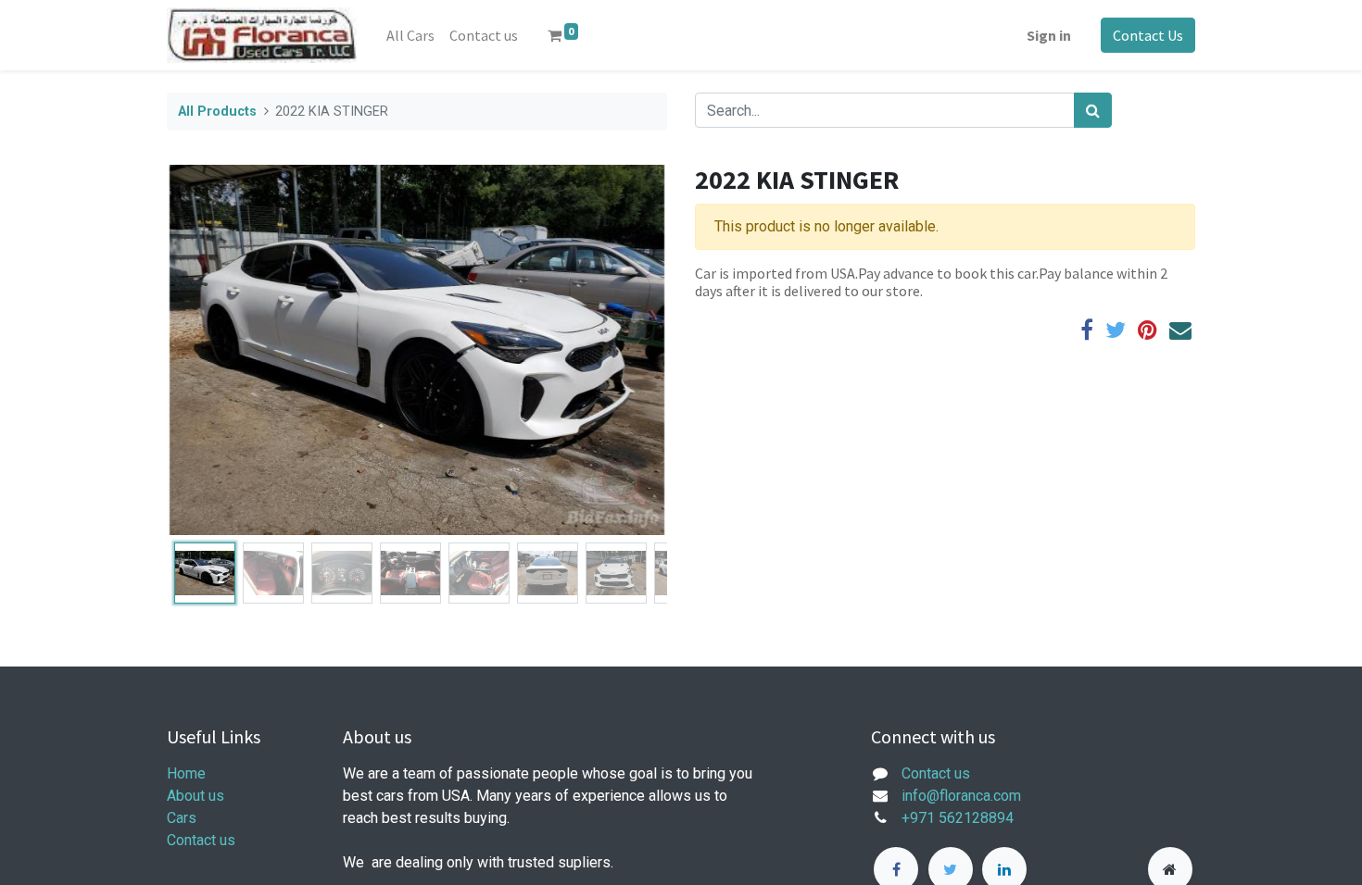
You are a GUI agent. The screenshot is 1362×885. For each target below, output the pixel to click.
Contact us (201, 840)
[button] (204, 350)
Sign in (1049, 35)
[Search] (1093, 110)
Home (186, 773)
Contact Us (1148, 35)
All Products (217, 111)
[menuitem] (410, 35)
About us (195, 795)
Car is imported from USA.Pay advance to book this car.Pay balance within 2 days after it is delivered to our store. (931, 282)
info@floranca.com (961, 795)
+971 (918, 818)
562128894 (976, 818)
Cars (181, 818)
